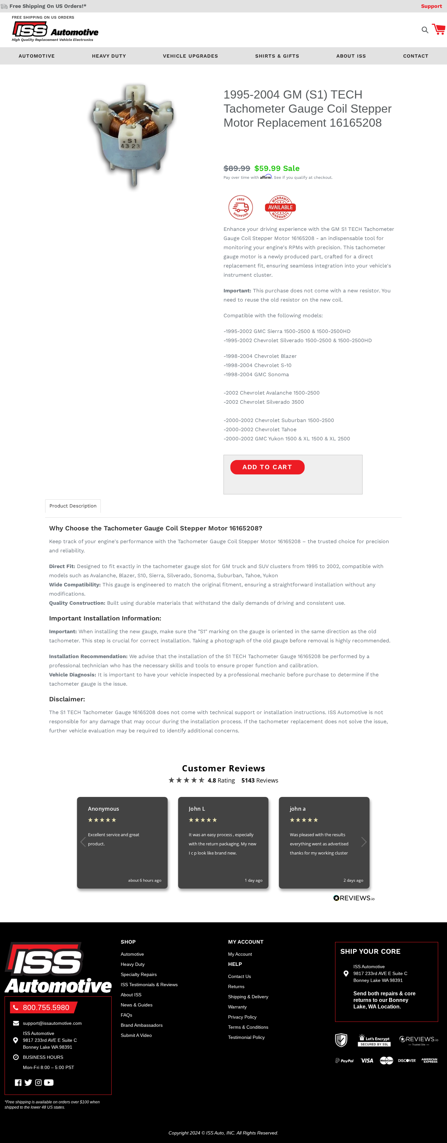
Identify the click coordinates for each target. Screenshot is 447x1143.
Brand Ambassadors (142, 1025)
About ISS (351, 56)
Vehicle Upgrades (190, 56)
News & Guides (136, 1004)
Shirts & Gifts (277, 56)
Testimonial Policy (246, 1037)
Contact (416, 56)
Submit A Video (136, 1035)
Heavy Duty (109, 56)
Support (431, 6)
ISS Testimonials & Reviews (149, 984)
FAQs (126, 1015)
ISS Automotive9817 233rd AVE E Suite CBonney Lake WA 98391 (50, 1040)
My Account (240, 954)
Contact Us (239, 976)
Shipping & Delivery (248, 996)
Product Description (73, 506)
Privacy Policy (242, 1017)
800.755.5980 (46, 1007)
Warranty (237, 1006)
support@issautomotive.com (52, 1023)
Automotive (37, 56)
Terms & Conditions (248, 1027)
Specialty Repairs (139, 974)
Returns (236, 986)
